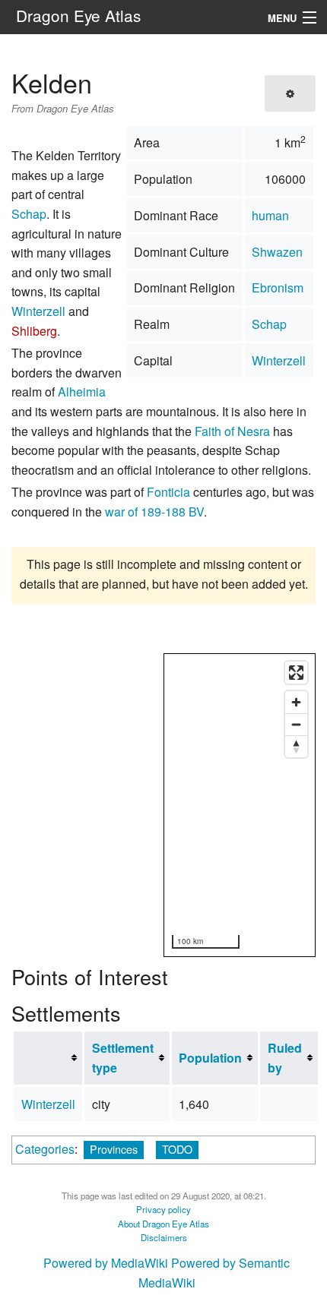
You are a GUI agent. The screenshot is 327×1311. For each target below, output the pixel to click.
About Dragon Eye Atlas (163, 1224)
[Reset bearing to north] (296, 746)
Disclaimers (164, 1237)
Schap (269, 324)
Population (210, 1057)
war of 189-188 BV (154, 511)
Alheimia (82, 391)
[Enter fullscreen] (296, 673)
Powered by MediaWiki (105, 1263)
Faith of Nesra (232, 431)
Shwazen (277, 252)
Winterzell (279, 360)
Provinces (114, 1149)
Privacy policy (163, 1209)
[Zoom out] (296, 724)
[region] (240, 806)
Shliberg (34, 331)
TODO (177, 1149)
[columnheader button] (48, 1057)
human (270, 215)
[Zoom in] (296, 702)
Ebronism (277, 287)
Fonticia (168, 492)
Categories (45, 1149)
